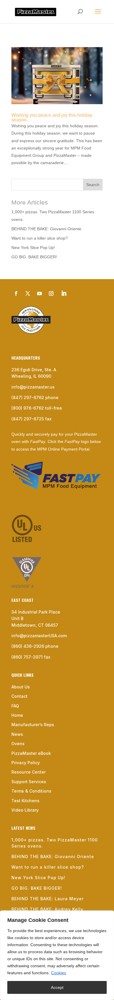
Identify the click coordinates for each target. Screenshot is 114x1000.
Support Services (28, 781)
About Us (20, 686)
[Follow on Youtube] (39, 293)
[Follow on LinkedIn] (63, 293)
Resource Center (28, 771)
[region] (57, 955)
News (17, 734)
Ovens (18, 743)
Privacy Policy (25, 762)
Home (17, 715)
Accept (57, 987)
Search (92, 184)
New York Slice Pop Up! (33, 247)
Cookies (58, 972)
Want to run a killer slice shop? (39, 238)
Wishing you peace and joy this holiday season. (51, 117)
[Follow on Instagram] (51, 293)
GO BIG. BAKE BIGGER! (34, 257)
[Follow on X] (27, 293)
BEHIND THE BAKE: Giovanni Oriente (46, 228)
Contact (19, 696)
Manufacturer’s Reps (32, 724)
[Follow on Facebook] (16, 293)
